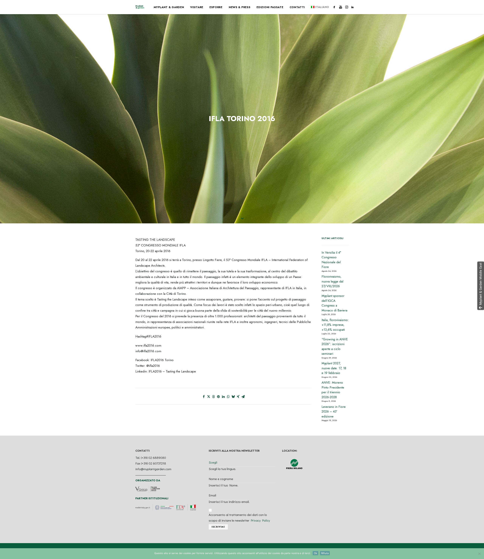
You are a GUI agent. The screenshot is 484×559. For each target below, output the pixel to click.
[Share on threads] (213, 396)
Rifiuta (325, 553)
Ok (315, 553)
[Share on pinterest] (218, 396)
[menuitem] (169, 7)
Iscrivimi (218, 527)
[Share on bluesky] (233, 396)
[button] (335, 7)
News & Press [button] (239, 7)
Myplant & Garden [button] (169, 7)
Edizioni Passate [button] (270, 7)
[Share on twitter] (208, 396)
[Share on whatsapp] (228, 396)
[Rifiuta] (479, 554)
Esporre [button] (216, 7)
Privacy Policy (260, 520)
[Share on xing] (238, 396)
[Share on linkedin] (223, 396)
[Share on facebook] (204, 396)
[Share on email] (243, 396)
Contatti (297, 7)
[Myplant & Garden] (139, 7)
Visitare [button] (196, 7)
